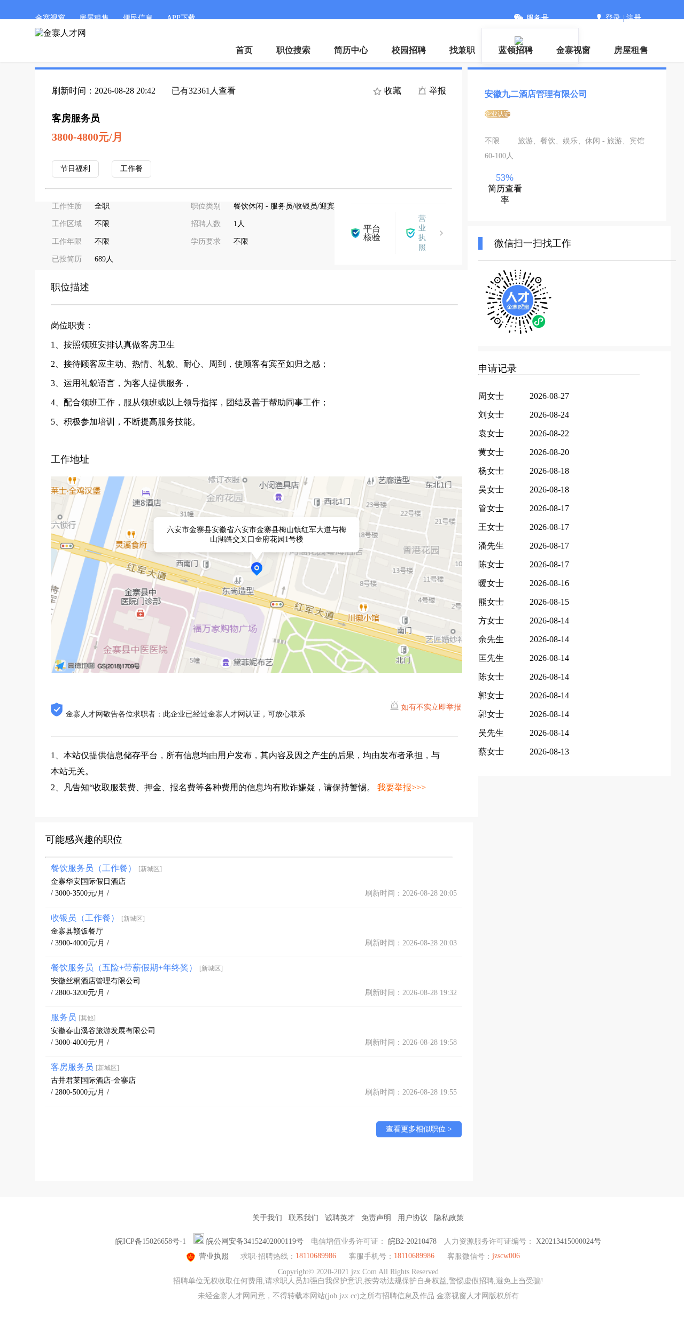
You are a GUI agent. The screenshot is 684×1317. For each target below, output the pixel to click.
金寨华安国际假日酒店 (88, 881)
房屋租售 (94, 18)
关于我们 (267, 1218)
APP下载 (181, 18)
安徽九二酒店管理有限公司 (536, 93)
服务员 (73, 1017)
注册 (633, 18)
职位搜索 (293, 50)
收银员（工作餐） (98, 917)
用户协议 (413, 1218)
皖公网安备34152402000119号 (255, 1241)
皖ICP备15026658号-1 (150, 1241)
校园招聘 (409, 50)
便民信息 (138, 18)
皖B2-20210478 (412, 1241)
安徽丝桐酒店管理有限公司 (96, 981)
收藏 (391, 90)
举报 (436, 90)
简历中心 (351, 50)
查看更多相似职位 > (419, 1129)
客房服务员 (85, 1067)
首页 (244, 50)
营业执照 (214, 1256)
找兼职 (462, 50)
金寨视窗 (50, 18)
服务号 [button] (537, 18)
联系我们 (303, 1218)
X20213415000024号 (568, 1241)
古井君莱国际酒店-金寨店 (93, 1080)
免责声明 (376, 1218)
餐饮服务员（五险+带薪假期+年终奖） (137, 967)
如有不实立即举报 (431, 707)
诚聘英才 (340, 1218)
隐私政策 (449, 1218)
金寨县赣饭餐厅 (77, 931)
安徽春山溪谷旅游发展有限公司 (103, 1031)
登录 (612, 18)
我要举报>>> (401, 787)
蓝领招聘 (516, 50)
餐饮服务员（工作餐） (106, 868)
